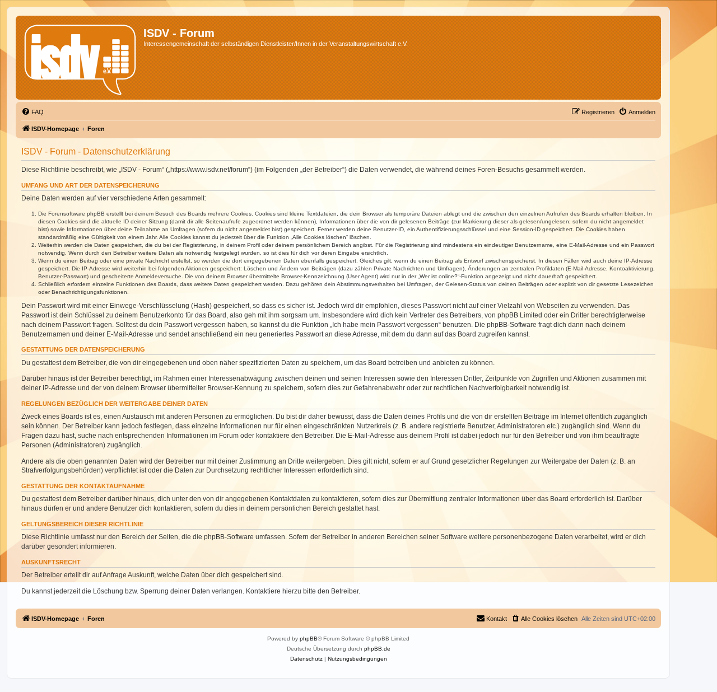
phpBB (309, 638)
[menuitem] (32, 112)
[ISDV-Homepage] (80, 57)
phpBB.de (377, 649)
